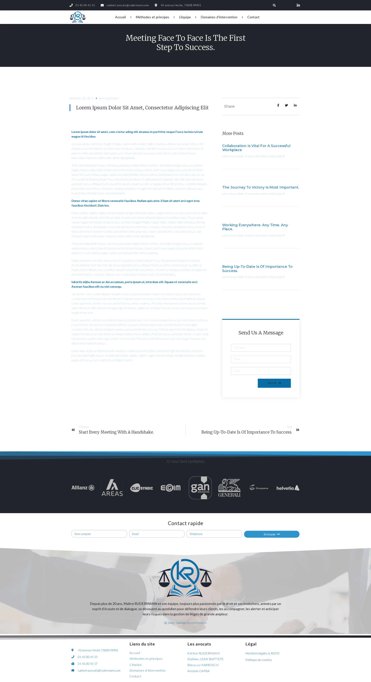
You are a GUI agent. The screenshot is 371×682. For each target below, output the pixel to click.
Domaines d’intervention (219, 17)
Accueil (120, 17)
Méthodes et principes (152, 17)
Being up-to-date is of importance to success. (257, 268)
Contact (253, 17)
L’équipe (185, 17)
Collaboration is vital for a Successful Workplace (256, 148)
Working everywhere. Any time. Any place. (255, 227)
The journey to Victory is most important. (260, 187)
